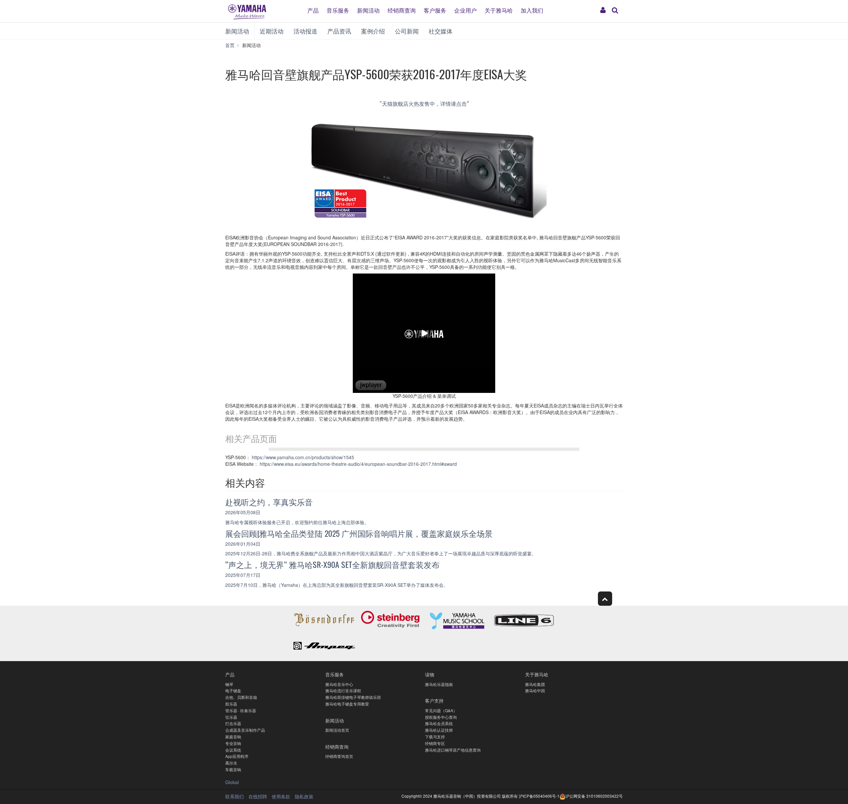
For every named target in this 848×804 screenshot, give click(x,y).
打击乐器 (233, 723)
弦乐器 (231, 717)
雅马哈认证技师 (439, 730)
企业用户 (465, 10)
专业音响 (233, 743)
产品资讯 (339, 31)
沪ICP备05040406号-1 (539, 796)
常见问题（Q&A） (441, 710)
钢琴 (229, 684)
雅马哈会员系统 (439, 723)
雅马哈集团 (535, 684)
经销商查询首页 (339, 756)
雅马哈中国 (535, 690)
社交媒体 (440, 31)
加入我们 (532, 10)
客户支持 (434, 700)
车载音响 (233, 769)
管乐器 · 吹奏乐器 (240, 710)
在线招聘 (257, 796)
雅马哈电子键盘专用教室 (347, 704)
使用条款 (281, 796)
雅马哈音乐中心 (339, 684)
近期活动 (272, 31)
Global (232, 782)
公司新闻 (407, 31)
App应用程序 (236, 756)
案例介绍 (373, 31)
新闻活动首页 (337, 730)
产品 (313, 10)
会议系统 (233, 750)
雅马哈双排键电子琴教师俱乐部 (353, 697)
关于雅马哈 (499, 10)
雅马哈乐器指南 (439, 684)
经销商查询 (402, 10)
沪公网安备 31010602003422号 (594, 796)
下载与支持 (435, 736)
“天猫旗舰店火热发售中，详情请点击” (424, 103)
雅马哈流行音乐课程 (343, 690)
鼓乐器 (231, 704)
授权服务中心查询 (441, 717)
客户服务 (435, 10)
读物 (429, 674)
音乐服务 (338, 10)
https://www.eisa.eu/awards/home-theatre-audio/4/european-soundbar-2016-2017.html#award (358, 464)
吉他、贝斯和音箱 (241, 697)
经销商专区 (435, 743)
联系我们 (234, 796)
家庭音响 (233, 736)
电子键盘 (233, 690)
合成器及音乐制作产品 (245, 730)
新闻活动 (368, 10)
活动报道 (305, 31)
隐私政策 (304, 796)
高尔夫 (231, 763)
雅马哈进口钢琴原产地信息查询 (453, 750)
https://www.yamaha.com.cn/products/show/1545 (303, 457)
